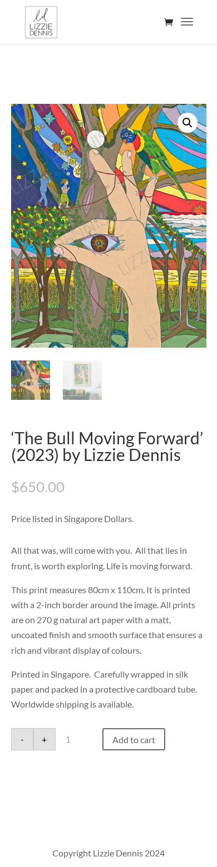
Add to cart (133, 739)
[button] (187, 123)
